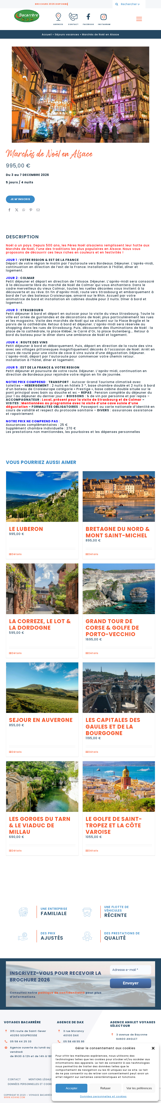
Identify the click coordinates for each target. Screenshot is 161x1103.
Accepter (71, 1088)
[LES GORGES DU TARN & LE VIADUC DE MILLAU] (42, 786)
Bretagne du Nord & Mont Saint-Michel (118, 532)
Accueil (47, 34)
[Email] (38, 209)
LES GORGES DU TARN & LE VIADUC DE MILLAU (39, 825)
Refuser (105, 1088)
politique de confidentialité (61, 993)
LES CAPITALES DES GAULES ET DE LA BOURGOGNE (113, 726)
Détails (17, 554)
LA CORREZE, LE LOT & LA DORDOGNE (40, 624)
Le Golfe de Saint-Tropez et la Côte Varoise (114, 825)
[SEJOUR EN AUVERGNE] (42, 687)
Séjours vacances (67, 34)
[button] (153, 1048)
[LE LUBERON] (42, 496)
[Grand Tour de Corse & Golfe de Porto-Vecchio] (119, 588)
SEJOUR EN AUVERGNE (41, 720)
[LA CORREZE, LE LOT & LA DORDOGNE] (42, 588)
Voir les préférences (139, 1088)
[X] (16, 209)
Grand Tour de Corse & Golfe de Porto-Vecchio (112, 627)
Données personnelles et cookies (103, 1096)
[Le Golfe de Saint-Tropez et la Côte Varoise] (119, 786)
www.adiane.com (14, 1097)
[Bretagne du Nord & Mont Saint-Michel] (119, 496)
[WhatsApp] (23, 209)
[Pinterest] (31, 209)
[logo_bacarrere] (26, 11)
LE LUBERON (26, 529)
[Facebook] (9, 209)
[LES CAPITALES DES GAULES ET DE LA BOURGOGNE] (119, 687)
